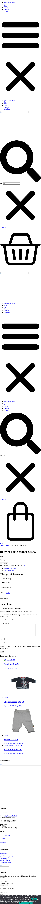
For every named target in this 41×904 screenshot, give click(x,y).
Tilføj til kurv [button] (13, 668)
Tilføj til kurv (4, 563)
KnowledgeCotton (9, 2)
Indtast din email (5, 883)
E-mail (2, 643)
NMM (8, 593)
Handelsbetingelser (5, 862)
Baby (5, 4)
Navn (2, 639)
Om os (2, 855)
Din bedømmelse (5, 620)
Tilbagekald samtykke (26, 903)
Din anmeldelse (5, 623)
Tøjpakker (7, 11)
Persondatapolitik (5, 860)
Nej (35, 899)
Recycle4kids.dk (5, 835)
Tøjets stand (3, 853)
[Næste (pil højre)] (2, 894)
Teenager (6, 9)
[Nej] (38, 899)
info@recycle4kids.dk (10, 816)
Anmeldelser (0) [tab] (9, 570)
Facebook (3, 838)
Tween (6, 7)
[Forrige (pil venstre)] (1, 894)
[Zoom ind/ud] (1, 892)
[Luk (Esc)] (6, 892)
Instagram (3, 842)
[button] (20, 56)
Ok (32, 899)
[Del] (4, 892)
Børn (5, 6)
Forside (2, 545)
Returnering (3, 858)
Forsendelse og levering (7, 857)
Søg (1, 183)
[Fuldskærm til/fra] (2, 892)
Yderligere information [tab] (11, 568)
